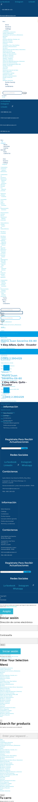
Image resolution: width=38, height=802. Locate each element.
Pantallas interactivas (8, 80)
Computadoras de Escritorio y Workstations (13, 35)
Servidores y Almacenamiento (10, 46)
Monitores (5, 36)
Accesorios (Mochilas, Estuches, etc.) (11, 39)
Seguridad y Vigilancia (8, 60)
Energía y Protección (7, 65)
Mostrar (2, 645)
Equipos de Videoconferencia (9, 54)
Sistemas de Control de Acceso (10, 62)
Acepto (7, 611)
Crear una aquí (14, 656)
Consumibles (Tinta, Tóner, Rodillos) (11, 45)
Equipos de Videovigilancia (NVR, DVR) (12, 64)
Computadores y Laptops (8, 73)
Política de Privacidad (12, 606)
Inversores (5, 68)
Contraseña (6, 635)
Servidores (5, 48)
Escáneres (5, 43)
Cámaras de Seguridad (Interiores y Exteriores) (14, 61)
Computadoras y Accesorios (9, 32)
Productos (3, 316)
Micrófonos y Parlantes (8, 55)
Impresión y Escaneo (7, 40)
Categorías (5, 30)
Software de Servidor (7, 51)
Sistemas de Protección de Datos (10, 70)
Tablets (4, 38)
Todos (2, 313)
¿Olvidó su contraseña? (5, 655)
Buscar (25, 93)
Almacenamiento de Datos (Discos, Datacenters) (14, 49)
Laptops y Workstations (8, 33)
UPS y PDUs (5, 67)
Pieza (4, 79)
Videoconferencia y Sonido (9, 52)
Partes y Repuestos (7, 71)
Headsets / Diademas (8, 58)
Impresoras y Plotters (8, 42)
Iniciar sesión (10, 651)
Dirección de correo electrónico (16, 622)
